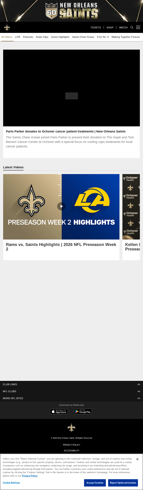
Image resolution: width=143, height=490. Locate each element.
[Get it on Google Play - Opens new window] (83, 413)
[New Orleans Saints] (71, 427)
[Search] (131, 27)
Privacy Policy (71, 444)
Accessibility (71, 450)
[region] (71, 472)
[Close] (137, 459)
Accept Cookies (94, 482)
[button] (71, 95)
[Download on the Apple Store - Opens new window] (59, 412)
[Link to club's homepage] (7, 26)
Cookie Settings (11, 482)
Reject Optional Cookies (123, 482)
